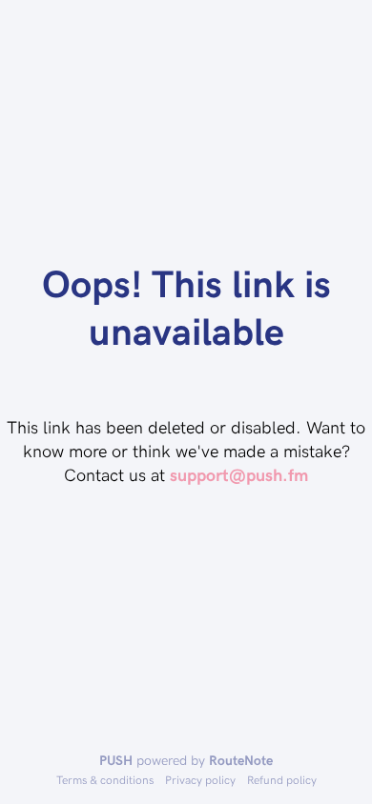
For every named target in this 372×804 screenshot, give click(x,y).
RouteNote (241, 760)
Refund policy (282, 779)
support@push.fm (239, 474)
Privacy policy (200, 779)
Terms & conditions (105, 779)
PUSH (116, 760)
